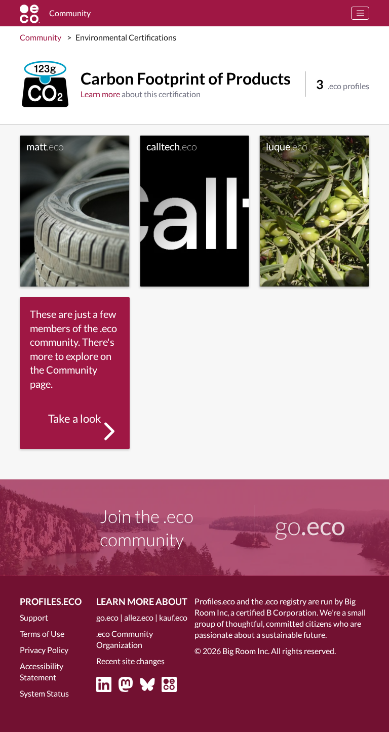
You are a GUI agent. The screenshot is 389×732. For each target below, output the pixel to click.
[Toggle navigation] (360, 13)
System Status (44, 693)
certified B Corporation (276, 612)
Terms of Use (42, 633)
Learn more (100, 94)
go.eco (107, 617)
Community (40, 37)
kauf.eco (173, 617)
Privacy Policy (44, 650)
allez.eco (138, 617)
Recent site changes (130, 661)
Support (34, 617)
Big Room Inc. (245, 651)
